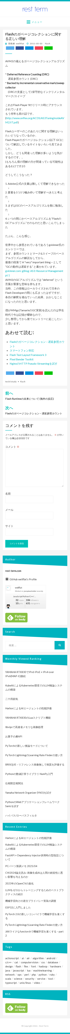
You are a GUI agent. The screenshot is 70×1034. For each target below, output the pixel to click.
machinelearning (42, 970)
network (10, 974)
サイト (9, 525)
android (51, 958)
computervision (29, 962)
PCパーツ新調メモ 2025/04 (21, 866)
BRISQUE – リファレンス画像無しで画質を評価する (34, 764)
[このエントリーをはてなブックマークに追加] (29, 48)
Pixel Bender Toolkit (21, 359)
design (9, 966)
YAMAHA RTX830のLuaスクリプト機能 (28, 717)
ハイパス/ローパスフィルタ (21, 815)
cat (16, 962)
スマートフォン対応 (22, 350)
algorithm (38, 958)
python (43, 974)
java (7, 970)
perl (26, 974)
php (34, 974)
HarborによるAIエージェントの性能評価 (28, 708)
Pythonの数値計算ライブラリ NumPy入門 (29, 773)
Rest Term (44, 1026)
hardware (55, 966)
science (18, 978)
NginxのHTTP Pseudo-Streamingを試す (33, 363)
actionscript (12, 958)
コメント (12, 446)
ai (23, 958)
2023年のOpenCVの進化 (19, 883)
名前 (8, 493)
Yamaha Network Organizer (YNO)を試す (28, 792)
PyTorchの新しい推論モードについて (26, 745)
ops (20, 974)
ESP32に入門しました (18, 907)
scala (8, 978)
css (43, 962)
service (41, 978)
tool (50, 978)
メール (9, 509)
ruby (52, 974)
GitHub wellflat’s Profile (23, 579)
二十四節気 (11, 698)
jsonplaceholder (30, 591)
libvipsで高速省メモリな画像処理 (24, 727)
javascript (18, 970)
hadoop (43, 966)
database (53, 962)
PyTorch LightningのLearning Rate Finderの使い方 (34, 755)
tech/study (11, 381)
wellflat (18, 587)
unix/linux (25, 982)
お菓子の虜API (13, 736)
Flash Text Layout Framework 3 (28, 354)
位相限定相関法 (14, 783)
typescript (11, 982)
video (37, 982)
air (28, 958)
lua (28, 970)
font (33, 966)
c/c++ (8, 962)
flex (26, 966)
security (29, 978)
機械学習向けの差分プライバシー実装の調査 (30, 900)
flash (47, 43)
